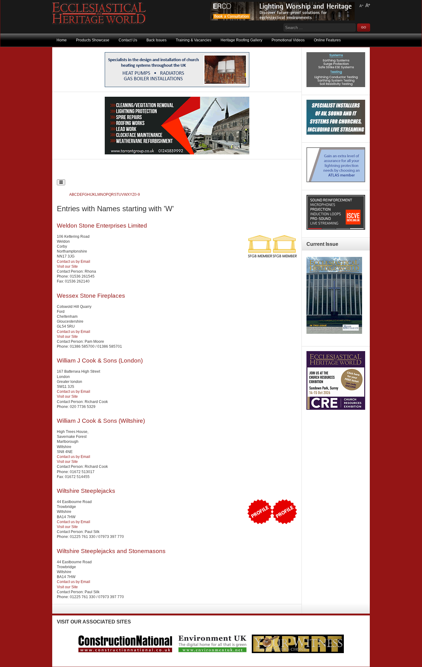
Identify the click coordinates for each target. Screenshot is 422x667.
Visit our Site (67, 266)
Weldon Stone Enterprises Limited (102, 225)
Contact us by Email (73, 261)
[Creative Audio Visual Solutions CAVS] (335, 133)
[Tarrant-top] (177, 153)
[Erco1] (282, 19)
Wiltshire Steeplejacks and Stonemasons (111, 551)
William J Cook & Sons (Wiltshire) (101, 420)
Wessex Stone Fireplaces (91, 295)
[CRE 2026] (335, 408)
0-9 (137, 194)
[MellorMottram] (177, 86)
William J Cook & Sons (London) (100, 360)
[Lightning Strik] (335, 86)
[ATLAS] (335, 181)
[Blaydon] (335, 228)
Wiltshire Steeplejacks (86, 491)
